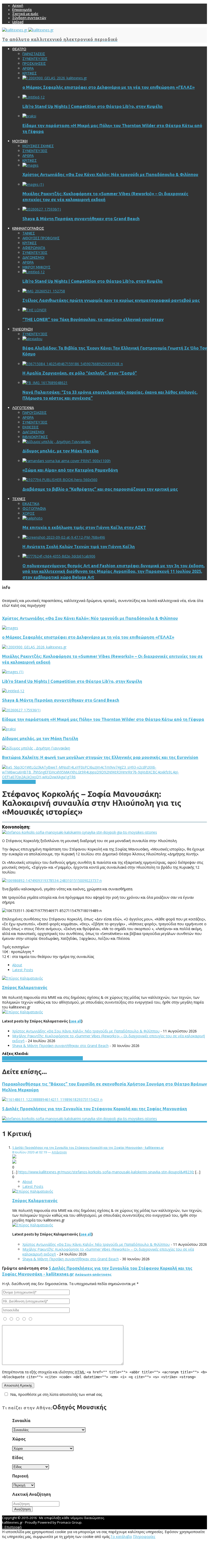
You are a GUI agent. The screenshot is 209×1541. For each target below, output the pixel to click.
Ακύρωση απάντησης (93, 1274)
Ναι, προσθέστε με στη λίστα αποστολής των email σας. (56, 1394)
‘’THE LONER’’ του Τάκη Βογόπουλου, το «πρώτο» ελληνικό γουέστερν (93, 319)
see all (75, 1021)
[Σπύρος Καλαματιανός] (22, 978)
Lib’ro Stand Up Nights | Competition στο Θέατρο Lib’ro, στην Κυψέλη (92, 106)
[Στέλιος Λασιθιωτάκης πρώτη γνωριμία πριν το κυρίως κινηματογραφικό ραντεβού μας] (43, 291)
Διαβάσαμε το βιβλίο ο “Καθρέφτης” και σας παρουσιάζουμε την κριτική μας (100, 489)
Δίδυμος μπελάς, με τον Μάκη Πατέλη (60, 451)
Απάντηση (59, 1152)
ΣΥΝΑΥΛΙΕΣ (26, 782)
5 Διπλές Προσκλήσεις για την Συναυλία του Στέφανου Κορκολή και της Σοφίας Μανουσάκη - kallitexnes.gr (88, 1147)
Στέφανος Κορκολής (66, 1058)
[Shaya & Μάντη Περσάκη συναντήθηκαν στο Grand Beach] (41, 209)
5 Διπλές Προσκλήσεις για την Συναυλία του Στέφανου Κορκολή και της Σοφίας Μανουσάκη (94, 1108)
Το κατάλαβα (121, 1536)
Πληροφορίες (144, 1536)
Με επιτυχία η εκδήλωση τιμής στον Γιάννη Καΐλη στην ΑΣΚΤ (84, 527)
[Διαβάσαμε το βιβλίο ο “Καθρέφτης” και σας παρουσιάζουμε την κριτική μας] (59, 479)
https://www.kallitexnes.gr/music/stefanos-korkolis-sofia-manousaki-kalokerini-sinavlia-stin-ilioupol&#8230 (105, 1171)
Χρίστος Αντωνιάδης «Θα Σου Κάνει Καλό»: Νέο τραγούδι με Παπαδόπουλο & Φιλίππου (110, 174)
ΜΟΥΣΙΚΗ (9, 782)
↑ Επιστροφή (12, 1527)
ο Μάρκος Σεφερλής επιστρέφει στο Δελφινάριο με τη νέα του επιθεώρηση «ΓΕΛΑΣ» (108, 87)
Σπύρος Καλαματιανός (24, 987)
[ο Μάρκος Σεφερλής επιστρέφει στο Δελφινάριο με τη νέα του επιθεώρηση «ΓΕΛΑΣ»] (54, 78)
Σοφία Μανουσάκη (34, 1058)
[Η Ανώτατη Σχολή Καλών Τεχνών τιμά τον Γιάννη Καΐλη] (63, 537)
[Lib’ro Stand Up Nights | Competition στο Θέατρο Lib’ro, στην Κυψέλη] (33, 97)
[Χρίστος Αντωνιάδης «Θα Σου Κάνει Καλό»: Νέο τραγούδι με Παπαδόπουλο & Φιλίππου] (30, 165)
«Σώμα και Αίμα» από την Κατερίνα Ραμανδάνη (70, 470)
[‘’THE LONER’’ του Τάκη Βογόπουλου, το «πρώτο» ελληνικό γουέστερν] (34, 309)
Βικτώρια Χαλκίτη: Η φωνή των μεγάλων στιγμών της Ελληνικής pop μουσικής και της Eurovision (100, 757)
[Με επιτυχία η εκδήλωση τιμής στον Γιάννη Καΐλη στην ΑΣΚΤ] (32, 518)
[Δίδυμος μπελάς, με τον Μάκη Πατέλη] (56, 441)
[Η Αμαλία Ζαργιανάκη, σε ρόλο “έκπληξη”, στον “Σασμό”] (72, 363)
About (17, 965)
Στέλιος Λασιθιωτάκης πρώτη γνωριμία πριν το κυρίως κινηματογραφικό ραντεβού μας (111, 300)
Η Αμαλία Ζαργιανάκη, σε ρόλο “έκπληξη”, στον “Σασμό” (79, 373)
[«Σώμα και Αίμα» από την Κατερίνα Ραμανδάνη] (66, 460)
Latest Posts (22, 969)
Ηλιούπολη (10, 1058)
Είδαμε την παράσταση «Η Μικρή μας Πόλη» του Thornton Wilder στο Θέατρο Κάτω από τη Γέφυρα (103, 719)
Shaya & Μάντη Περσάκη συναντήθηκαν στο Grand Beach (81, 218)
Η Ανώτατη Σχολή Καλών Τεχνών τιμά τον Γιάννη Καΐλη (78, 546)
